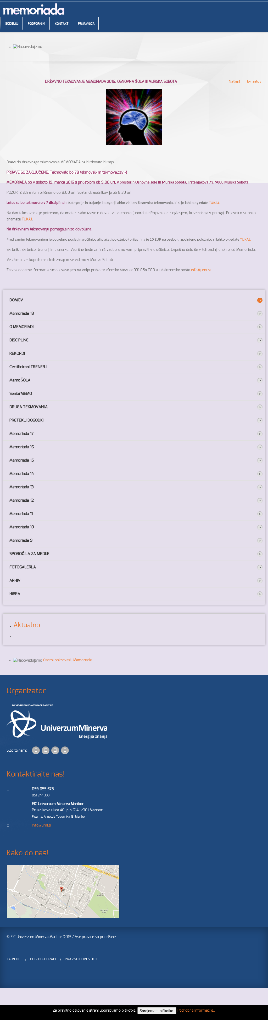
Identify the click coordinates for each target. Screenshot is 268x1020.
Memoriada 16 (21, 447)
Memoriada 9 (20, 540)
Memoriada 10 (21, 527)
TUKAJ (27, 219)
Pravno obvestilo (81, 959)
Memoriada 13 (21, 487)
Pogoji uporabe (43, 959)
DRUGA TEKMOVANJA (28, 407)
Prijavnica (86, 23)
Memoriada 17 (21, 434)
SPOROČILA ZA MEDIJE (29, 554)
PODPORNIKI (36, 23)
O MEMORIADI (21, 327)
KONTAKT (61, 23)
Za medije (14, 959)
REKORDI (17, 354)
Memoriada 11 (21, 514)
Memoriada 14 (21, 474)
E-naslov (253, 82)
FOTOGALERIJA (22, 567)
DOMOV (16, 300)
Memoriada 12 (21, 500)
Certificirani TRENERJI (28, 367)
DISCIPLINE (19, 340)
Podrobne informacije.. (196, 1010)
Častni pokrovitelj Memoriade (67, 660)
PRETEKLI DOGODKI (26, 420)
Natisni (234, 82)
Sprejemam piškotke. (156, 1010)
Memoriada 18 (21, 313)
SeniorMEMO (20, 394)
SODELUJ (11, 23)
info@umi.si (201, 270)
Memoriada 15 (21, 460)
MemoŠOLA (19, 380)
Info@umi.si (42, 825)
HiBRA (14, 594)
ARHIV (14, 581)
